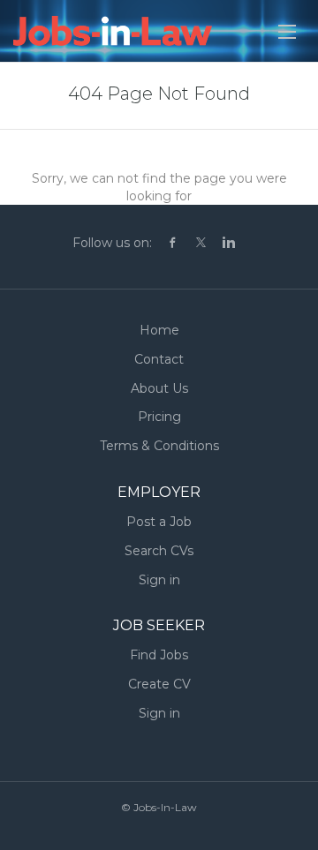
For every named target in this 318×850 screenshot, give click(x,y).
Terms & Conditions (159, 446)
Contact (159, 359)
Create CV (159, 684)
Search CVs (159, 551)
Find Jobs (159, 655)
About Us (159, 388)
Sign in (159, 580)
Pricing (159, 417)
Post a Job (159, 522)
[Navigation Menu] (287, 32)
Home (159, 330)
